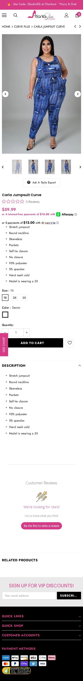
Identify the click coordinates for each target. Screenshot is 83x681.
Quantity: (8, 325)
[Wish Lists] (69, 342)
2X (14, 298)
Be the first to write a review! (41, 526)
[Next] (77, 94)
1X (5, 298)
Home (6, 26)
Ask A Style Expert (44, 182)
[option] (41, 94)
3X (24, 298)
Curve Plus (22, 26)
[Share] (77, 342)
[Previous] (5, 94)
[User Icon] (66, 15)
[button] (41, 223)
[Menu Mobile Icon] (4, 15)
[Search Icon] (15, 15)
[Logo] (41, 15)
